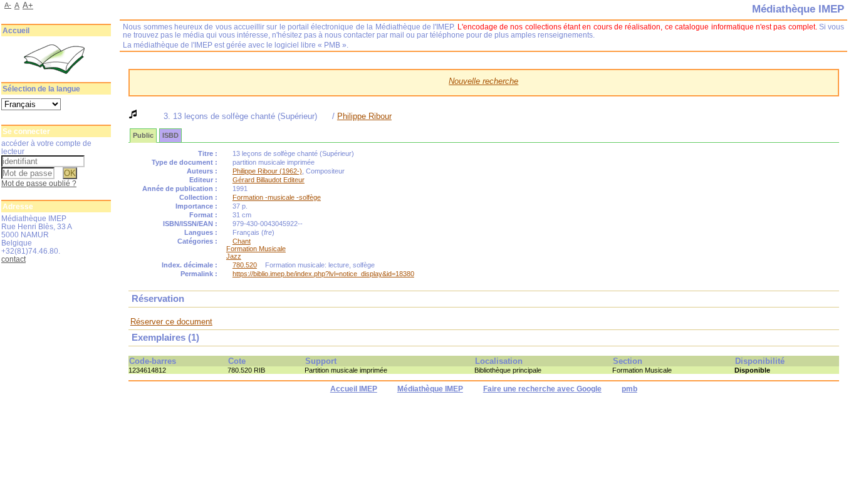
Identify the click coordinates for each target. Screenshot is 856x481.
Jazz (233, 256)
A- (7, 5)
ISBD (170, 135)
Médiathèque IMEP (430, 389)
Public (143, 135)
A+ (28, 5)
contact (13, 259)
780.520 (244, 265)
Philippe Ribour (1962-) (267, 171)
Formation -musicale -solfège (276, 197)
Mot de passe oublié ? (38, 183)
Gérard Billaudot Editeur (268, 180)
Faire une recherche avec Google (542, 389)
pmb (629, 389)
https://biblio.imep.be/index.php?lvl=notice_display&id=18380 (323, 273)
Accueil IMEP (353, 389)
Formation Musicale (256, 248)
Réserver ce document (171, 321)
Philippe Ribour (364, 116)
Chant (241, 241)
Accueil (16, 30)
